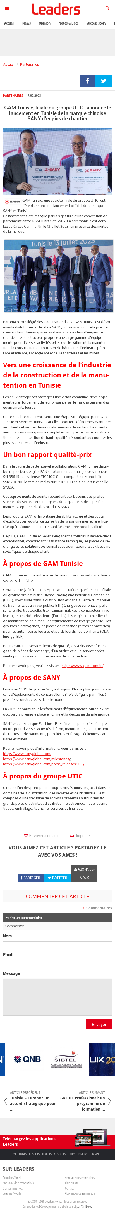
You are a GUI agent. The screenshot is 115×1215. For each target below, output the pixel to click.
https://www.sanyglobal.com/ (27, 753)
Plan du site (71, 1182)
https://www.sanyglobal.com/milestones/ (36, 759)
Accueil (9, 64)
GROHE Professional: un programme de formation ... (82, 1101)
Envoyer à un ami (43, 835)
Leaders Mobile (12, 1193)
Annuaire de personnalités (18, 1182)
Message (11, 973)
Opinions (82, 1154)
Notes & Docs (68, 23)
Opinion (45, 23)
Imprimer (83, 835)
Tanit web (86, 1206)
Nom (7, 935)
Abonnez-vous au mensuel (80, 1193)
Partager (87, 81)
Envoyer (99, 1024)
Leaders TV (48, 1154)
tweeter (103, 81)
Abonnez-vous (86, 873)
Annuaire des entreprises (80, 1177)
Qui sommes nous (13, 1188)
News (26, 23)
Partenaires (29, 64)
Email (8, 954)
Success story (66, 1154)
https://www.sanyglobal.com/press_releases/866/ (43, 764)
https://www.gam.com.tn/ (82, 665)
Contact (69, 1188)
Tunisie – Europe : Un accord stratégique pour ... (33, 1101)
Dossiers (34, 1154)
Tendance (95, 1154)
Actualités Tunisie (12, 1177)
